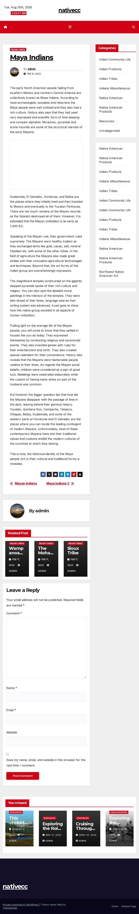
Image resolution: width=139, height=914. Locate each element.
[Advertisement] (39, 186)
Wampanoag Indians (16, 553)
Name (11, 688)
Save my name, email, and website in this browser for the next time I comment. (45, 762)
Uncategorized (109, 131)
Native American (111, 98)
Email (11, 710)
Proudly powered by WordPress (21, 904)
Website (11, 732)
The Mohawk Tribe (46, 553)
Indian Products (110, 69)
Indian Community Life (114, 59)
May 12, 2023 (53, 835)
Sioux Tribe (73, 550)
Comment (14, 613)
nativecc (69, 10)
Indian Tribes (18, 49)
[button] (133, 27)
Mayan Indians (26, 483)
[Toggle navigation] (70, 27)
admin (32, 69)
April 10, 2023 (87, 835)
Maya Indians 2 (57, 483)
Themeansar (10, 907)
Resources (106, 121)
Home (115, 906)
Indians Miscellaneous (114, 88)
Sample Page (128, 906)
